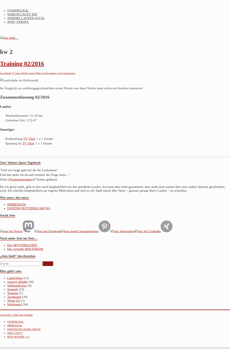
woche (59, 73)
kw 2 (41, 73)
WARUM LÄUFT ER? (22, 14)
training (53, 73)
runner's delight (17, 282)
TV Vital (29, 139)
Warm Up (13, 300)
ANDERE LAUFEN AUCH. (26, 18)
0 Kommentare (69, 73)
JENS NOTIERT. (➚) (18, 337)
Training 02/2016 (22, 63)
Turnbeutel (14, 297)
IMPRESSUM (16, 204)
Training (12, 293)
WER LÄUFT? (15, 333)
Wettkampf (14, 304)
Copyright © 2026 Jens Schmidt (16, 315)
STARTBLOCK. (18, 10)
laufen (46, 73)
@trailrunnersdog (19, 179)
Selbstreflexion (17, 285)
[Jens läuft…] (115, 38)
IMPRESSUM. (14, 325)
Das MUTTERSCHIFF (22, 245)
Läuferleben (15, 278)
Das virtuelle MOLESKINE (25, 249)
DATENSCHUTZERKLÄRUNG (28, 208)
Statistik (7, 73)
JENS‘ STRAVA (18, 22)
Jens (2, 73)
